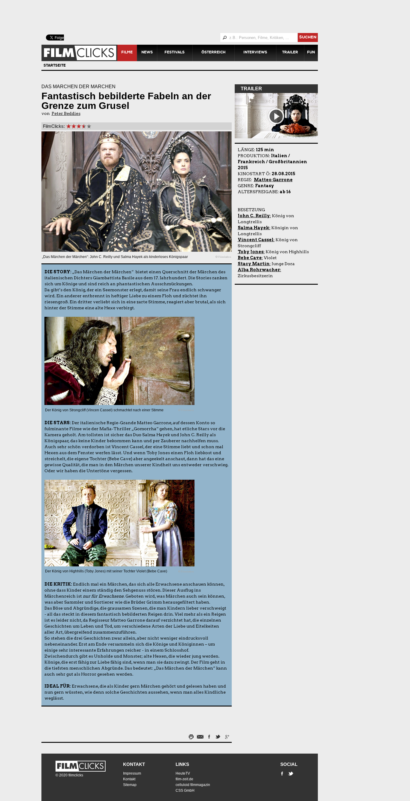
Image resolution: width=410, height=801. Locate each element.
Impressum (132, 773)
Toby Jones (251, 251)
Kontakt (134, 764)
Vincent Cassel (255, 239)
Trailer (290, 53)
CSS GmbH (185, 790)
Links (182, 764)
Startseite (55, 66)
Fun (311, 53)
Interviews (255, 53)
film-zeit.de (184, 779)
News (147, 53)
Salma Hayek (253, 227)
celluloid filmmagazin (193, 785)
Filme (127, 53)
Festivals (174, 53)
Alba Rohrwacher (259, 269)
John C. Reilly (254, 215)
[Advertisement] (187, 16)
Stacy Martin (254, 263)
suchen (307, 38)
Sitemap (130, 785)
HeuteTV (183, 773)
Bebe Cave (250, 257)
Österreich (213, 53)
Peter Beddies (66, 113)
